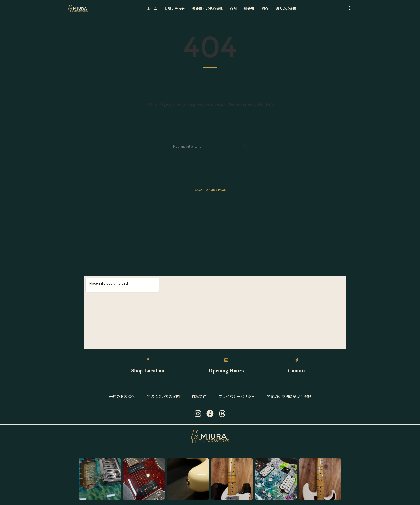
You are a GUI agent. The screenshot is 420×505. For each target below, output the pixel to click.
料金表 (249, 8)
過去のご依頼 (286, 8)
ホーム (152, 8)
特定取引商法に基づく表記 (289, 396)
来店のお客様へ (122, 396)
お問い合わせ (174, 8)
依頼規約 (199, 396)
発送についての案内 (163, 396)
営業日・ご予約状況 (207, 8)
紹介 (265, 8)
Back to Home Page (210, 189)
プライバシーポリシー (237, 396)
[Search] (349, 8)
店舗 (233, 8)
